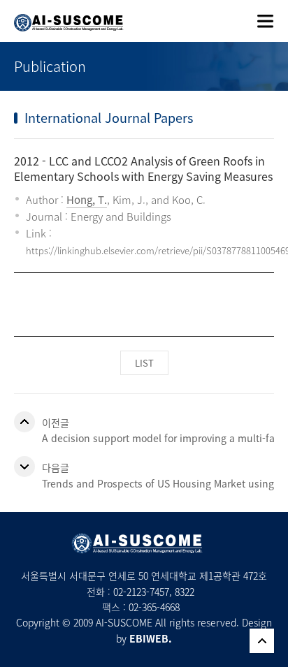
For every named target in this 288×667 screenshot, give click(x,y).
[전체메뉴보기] (265, 21)
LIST (144, 362)
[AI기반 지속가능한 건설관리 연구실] (62, 15)
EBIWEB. (150, 638)
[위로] (262, 641)
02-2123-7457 (141, 592)
